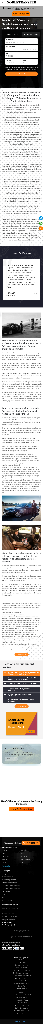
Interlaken (5, 859)
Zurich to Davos (21, 968)
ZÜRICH (4, 850)
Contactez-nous (7, 877)
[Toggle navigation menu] (3, 2)
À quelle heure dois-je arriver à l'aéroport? (19, 689)
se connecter (21, 931)
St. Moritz (21, 960)
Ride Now (31, 731)
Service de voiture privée (10, 917)
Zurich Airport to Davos (21, 970)
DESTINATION (10, 46)
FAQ (3, 897)
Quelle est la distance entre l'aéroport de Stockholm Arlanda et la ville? (23, 673)
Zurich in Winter (21, 1003)
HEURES (8, 60)
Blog (3, 894)
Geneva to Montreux (21, 983)
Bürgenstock (25, 859)
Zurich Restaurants (21, 1008)
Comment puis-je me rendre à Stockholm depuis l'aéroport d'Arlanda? (23, 678)
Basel (3, 853)
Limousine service (8, 911)
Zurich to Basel (21, 962)
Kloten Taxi (21, 986)
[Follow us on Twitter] (3, 925)
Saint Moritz (5, 856)
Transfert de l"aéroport (10, 908)
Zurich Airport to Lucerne (21, 973)
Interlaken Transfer (21, 978)
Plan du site (6, 891)
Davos (23, 850)
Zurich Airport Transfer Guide (21, 995)
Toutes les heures (30, 34)
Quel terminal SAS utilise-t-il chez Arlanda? (21, 700)
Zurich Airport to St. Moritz (21, 976)
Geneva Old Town (21, 1000)
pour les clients (21, 937)
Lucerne (24, 856)
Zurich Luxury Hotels (21, 1005)
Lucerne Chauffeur (21, 981)
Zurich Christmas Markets (21, 1011)
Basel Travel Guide (21, 1013)
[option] (21, 279)
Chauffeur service (8, 914)
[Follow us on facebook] (6, 925)
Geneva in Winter (21, 997)
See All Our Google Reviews (21, 809)
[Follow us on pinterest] (12, 925)
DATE (7, 53)
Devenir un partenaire (9, 880)
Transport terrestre (8, 920)
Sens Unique (12, 34)
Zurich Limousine (22, 989)
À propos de (6, 874)
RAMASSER (9, 39)
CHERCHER (21, 73)
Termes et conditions (9, 883)
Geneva (23, 853)
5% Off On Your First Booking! (16, 721)
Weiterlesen (11, 759)
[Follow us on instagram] (9, 925)
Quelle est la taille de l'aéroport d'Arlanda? (19, 695)
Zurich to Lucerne (21, 965)
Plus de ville (6, 866)
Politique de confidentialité (11, 885)
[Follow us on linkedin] (15, 925)
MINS (24, 60)
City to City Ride (7, 900)
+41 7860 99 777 (22, 14)
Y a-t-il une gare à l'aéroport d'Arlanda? (22, 683)
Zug (22, 862)
